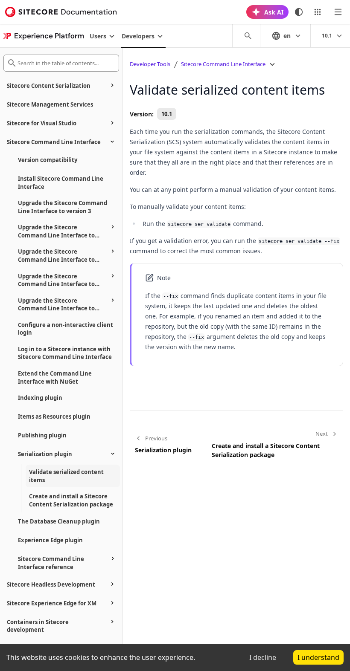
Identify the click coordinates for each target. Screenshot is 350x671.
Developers (138, 36)
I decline (262, 657)
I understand (318, 657)
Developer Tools (150, 64)
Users (98, 36)
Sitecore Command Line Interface (223, 64)
